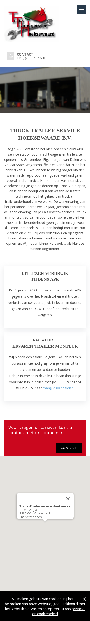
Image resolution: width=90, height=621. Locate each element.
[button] (45, 524)
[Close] (68, 498)
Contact (69, 447)
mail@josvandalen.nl (58, 388)
